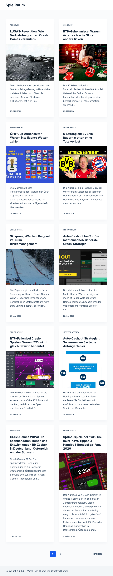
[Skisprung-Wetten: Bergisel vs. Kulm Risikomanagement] (30, 267)
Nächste (97, 554)
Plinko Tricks (16, 127)
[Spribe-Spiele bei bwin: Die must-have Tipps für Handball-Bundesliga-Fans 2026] (83, 471)
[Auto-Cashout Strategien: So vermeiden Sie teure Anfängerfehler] (83, 369)
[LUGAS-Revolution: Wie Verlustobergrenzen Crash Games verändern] (30, 62)
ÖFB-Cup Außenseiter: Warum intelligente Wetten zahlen (29, 137)
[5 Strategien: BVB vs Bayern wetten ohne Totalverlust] (83, 164)
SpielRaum (15, 5)
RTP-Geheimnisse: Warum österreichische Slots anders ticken (81, 35)
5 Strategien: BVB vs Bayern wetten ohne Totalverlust (78, 137)
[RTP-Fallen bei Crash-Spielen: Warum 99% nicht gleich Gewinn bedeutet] (30, 369)
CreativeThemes (59, 571)
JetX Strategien (71, 332)
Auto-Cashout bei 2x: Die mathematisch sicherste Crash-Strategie (81, 240)
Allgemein (15, 25)
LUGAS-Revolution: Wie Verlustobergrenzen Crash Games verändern (29, 35)
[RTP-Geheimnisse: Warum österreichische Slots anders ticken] (83, 62)
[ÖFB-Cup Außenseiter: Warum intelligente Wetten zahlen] (30, 164)
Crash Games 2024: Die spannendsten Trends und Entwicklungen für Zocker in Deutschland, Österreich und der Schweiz (29, 444)
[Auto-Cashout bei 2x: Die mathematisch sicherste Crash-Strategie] (83, 267)
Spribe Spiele (69, 127)
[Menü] (106, 5)
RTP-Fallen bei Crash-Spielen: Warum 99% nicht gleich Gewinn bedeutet (29, 342)
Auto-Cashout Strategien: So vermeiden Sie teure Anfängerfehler (81, 342)
